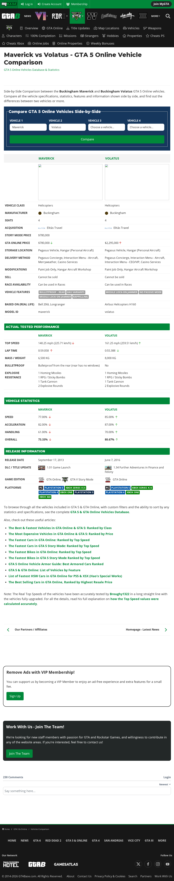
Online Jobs (40, 43)
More (154, 16)
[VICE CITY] (127, 16)
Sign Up (15, 696)
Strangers (92, 36)
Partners (146, 876)
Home (12, 840)
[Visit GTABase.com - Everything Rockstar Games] (37, 864)
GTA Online (55, 28)
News (27, 16)
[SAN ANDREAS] (109, 16)
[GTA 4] (92, 16)
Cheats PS (157, 36)
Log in (29, 4)
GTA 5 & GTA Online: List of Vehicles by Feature (44, 570)
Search (132, 876)
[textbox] (87, 792)
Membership (79, 4)
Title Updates (80, 28)
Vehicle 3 (94, 120)
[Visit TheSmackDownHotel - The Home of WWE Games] (11, 864)
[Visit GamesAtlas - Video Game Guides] (66, 864)
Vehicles (134, 28)
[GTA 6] (41, 16)
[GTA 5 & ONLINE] (77, 16)
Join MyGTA (161, 4)
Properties (134, 36)
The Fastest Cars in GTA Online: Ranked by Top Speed (49, 540)
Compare (87, 139)
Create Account (52, 4)
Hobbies (113, 36)
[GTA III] (143, 16)
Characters (14, 36)
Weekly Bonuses (102, 43)
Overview (31, 28)
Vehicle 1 (16, 120)
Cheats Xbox (15, 43)
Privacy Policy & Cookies (110, 876)
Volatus (112, 158)
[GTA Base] (11, 16)
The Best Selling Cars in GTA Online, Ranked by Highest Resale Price (60, 582)
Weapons (154, 28)
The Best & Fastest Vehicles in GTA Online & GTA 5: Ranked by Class (60, 528)
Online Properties (69, 43)
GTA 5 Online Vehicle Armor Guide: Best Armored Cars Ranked (55, 564)
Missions (70, 36)
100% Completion (42, 36)
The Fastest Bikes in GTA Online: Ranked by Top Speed (49, 552)
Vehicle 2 (55, 120)
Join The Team (19, 753)
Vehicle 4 (134, 120)
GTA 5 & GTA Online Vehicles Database (99, 512)
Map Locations (108, 28)
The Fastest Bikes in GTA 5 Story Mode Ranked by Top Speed (54, 558)
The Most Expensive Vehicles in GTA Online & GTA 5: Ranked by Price (60, 534)
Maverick (46, 158)
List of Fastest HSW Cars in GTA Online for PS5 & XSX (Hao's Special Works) (65, 576)
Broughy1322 (119, 594)
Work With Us (163, 876)
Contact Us (84, 876)
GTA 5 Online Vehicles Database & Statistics (31, 70)
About (70, 876)
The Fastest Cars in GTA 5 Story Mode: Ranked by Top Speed (53, 546)
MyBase (6, 4)
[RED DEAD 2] (59, 16)
